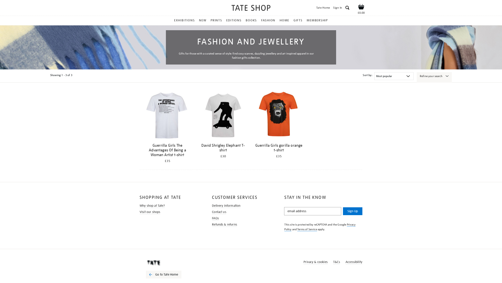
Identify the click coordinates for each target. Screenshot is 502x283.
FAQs (215, 218)
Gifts (298, 20)
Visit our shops (150, 212)
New (202, 20)
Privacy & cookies (316, 262)
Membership (317, 20)
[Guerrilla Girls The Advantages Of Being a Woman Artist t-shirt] (167, 115)
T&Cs (336, 262)
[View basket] (361, 7)
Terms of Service (307, 229)
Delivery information (226, 206)
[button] (347, 8)
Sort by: (367, 75)
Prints (216, 20)
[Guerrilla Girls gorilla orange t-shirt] (279, 115)
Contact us (219, 212)
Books (251, 20)
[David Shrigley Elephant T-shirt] (223, 115)
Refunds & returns (224, 225)
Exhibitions (184, 20)
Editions (233, 20)
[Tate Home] (170, 263)
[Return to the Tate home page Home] (251, 8)
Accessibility (354, 262)
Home (284, 20)
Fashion (268, 20)
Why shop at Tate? (152, 206)
